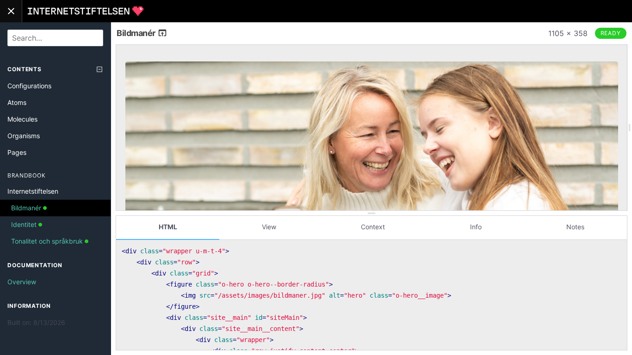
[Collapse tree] (99, 69)
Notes (575, 227)
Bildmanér (137, 33)
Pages (16, 152)
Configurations (29, 86)
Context (373, 227)
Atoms (16, 102)
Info (476, 227)
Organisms (23, 136)
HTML (168, 227)
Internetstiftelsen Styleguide (85, 11)
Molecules (22, 119)
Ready (611, 33)
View (269, 227)
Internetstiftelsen (32, 191)
